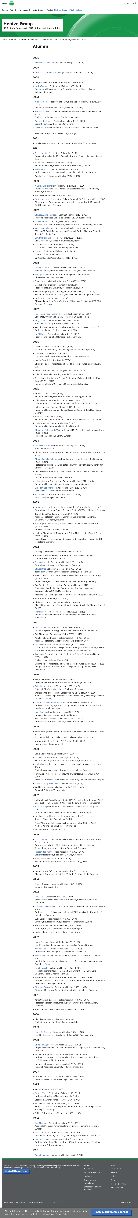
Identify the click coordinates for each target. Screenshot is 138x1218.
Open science (20, 1202)
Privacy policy (8, 1202)
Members (13, 40)
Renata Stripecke (43, 1139)
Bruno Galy (40, 507)
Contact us (116, 1169)
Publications (33, 40)
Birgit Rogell (40, 334)
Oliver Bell (39, 897)
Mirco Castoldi (41, 839)
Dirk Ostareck (41, 968)
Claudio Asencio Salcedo (46, 215)
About (113, 1165)
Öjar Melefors (41, 1123)
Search (133, 3)
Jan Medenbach (42, 562)
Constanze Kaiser (43, 628)
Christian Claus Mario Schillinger (49, 73)
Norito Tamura (41, 86)
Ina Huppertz (41, 153)
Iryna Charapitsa (42, 222)
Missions (87, 1165)
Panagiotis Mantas (43, 275)
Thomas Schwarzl (43, 111)
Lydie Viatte (40, 758)
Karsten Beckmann (43, 852)
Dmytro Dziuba (42, 238)
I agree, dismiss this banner (111, 1212)
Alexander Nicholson (44, 63)
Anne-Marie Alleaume (45, 228)
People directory (118, 1184)
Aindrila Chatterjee (43, 121)
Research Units (8, 10)
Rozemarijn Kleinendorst (46, 314)
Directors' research (22, 10)
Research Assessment (36, 1202)
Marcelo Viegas (42, 807)
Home (4, 40)
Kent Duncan (41, 712)
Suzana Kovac (41, 495)
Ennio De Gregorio (43, 1032)
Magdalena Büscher (44, 186)
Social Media (46, 40)
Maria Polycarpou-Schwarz (47, 784)
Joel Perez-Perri (42, 128)
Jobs (56, 40)
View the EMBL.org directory (16, 1171)
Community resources (70, 40)
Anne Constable (42, 1155)
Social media (117, 1188)
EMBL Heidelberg (75, 10)
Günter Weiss (41, 1093)
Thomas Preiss (41, 949)
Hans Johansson (42, 1133)
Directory (125, 3)
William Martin (41, 169)
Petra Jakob (40, 686)
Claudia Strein (41, 569)
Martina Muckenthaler (45, 906)
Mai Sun (38, 251)
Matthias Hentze (60, 10)
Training (88, 1176)
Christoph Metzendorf (45, 430)
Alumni (22, 40)
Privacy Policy (62, 1214)
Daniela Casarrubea (44, 446)
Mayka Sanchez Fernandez (47, 703)
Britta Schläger (42, 1045)
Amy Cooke (40, 321)
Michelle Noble (41, 102)
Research (88, 1169)
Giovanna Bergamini (44, 987)
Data (84, 40)
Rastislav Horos (42, 199)
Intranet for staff (126, 1202)
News (113, 1180)
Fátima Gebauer (42, 956)
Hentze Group (37, 10)
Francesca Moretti (43, 612)
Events (114, 1173)
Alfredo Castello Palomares (47, 459)
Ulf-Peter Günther (43, 268)
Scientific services (92, 1173)
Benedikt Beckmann (44, 488)
